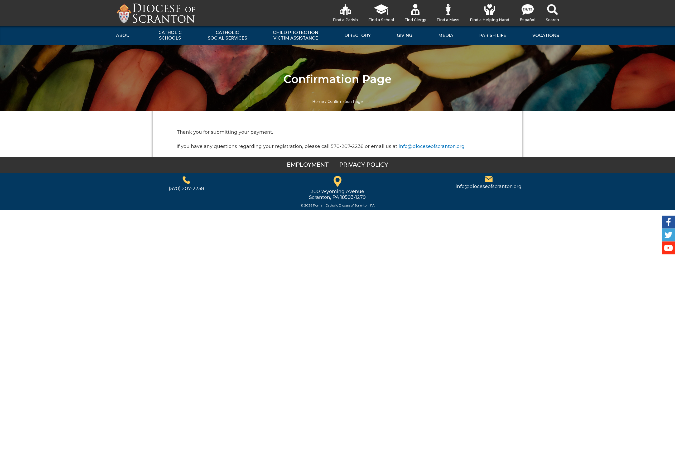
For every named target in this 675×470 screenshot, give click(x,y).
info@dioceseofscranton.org (432, 146)
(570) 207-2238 (186, 188)
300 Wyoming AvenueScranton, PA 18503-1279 (337, 194)
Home (318, 101)
